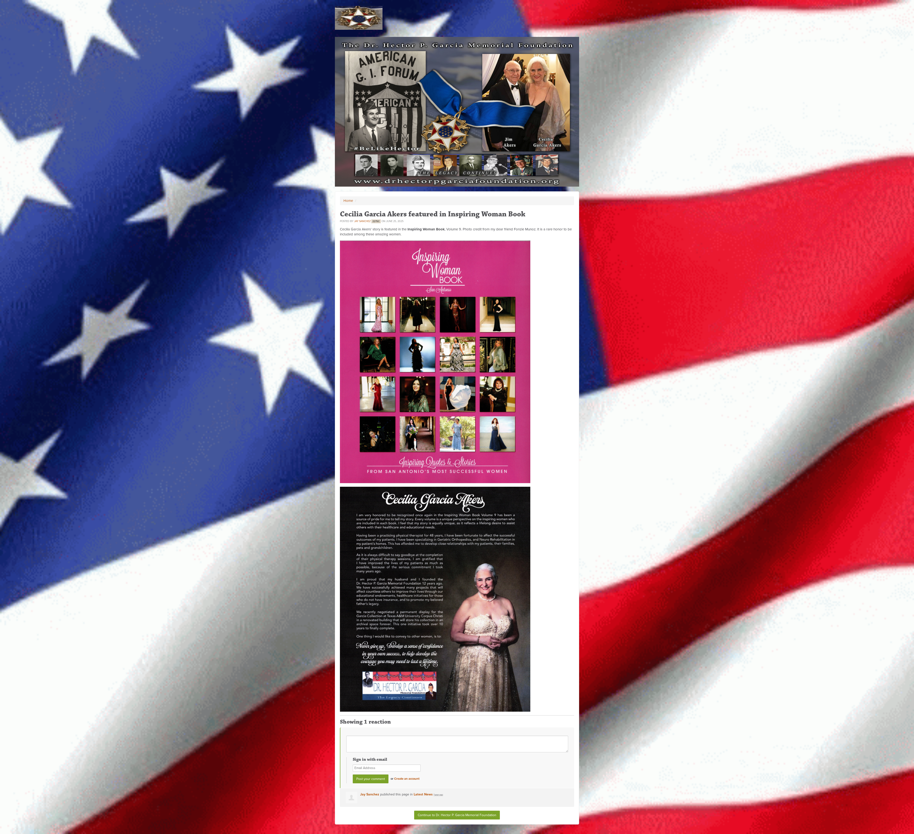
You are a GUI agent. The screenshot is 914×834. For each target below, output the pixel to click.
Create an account (406, 779)
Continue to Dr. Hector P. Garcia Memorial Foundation (457, 815)
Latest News (423, 794)
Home (348, 201)
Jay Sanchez (362, 221)
